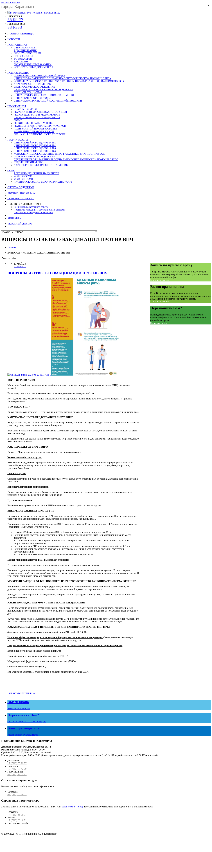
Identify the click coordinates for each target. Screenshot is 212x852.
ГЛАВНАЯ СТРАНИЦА (20, 33)
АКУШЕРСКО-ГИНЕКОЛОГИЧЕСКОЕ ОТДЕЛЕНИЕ (43, 89)
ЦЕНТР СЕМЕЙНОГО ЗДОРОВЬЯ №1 (35, 142)
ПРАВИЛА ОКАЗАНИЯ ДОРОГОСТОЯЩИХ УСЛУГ (43, 181)
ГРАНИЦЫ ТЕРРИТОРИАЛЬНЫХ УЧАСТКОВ (40, 126)
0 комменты (20, 266)
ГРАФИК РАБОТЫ (17, 139)
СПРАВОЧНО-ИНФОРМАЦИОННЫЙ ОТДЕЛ (39, 75)
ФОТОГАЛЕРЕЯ (23, 58)
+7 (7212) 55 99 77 (17, 763)
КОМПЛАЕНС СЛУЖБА (21, 193)
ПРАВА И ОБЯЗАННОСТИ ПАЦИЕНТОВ (37, 117)
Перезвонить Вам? (23, 715)
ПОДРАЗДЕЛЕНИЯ (18, 72)
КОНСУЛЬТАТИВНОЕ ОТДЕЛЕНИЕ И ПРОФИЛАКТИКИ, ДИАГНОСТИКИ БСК (59, 153)
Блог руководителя (23, 728)
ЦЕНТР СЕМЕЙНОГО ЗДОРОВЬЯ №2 (35, 145)
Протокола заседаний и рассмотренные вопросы (39, 209)
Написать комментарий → (21, 693)
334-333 (14, 27)
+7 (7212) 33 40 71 (17, 820)
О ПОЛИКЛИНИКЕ (25, 47)
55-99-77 (15, 19)
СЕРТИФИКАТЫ (23, 56)
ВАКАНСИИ (21, 61)
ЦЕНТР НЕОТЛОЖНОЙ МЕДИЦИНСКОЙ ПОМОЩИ (44, 95)
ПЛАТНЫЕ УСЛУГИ (25, 109)
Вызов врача (18, 702)
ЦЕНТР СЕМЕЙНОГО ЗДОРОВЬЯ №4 (35, 151)
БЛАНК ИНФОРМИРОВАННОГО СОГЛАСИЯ (39, 134)
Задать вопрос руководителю (22, 734)
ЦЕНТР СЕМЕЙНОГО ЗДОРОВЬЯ (33, 98)
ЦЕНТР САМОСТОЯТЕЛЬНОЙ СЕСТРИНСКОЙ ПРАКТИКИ (48, 100)
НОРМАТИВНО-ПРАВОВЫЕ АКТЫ (34, 131)
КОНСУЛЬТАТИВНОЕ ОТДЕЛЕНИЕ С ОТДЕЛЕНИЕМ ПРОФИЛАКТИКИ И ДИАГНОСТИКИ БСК (69, 81)
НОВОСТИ (13, 39)
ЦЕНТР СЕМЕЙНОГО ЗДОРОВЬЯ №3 (35, 148)
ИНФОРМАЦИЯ (16, 106)
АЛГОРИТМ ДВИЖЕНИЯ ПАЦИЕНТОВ (36, 173)
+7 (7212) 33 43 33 (17, 774)
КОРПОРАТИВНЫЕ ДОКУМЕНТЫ (33, 67)
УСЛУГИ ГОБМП (23, 179)
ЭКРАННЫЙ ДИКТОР (19, 223)
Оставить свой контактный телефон (26, 721)
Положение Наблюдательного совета (33, 212)
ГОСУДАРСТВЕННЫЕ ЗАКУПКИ (33, 64)
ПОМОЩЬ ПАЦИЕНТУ (20, 198)
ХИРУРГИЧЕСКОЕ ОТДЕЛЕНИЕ (32, 84)
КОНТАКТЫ (14, 218)
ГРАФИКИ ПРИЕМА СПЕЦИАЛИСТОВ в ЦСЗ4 (40, 112)
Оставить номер (158, 323)
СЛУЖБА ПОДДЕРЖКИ (20, 187)
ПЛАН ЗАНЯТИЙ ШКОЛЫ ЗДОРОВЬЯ (35, 128)
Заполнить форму (159, 280)
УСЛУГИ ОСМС (23, 176)
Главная (11, 247)
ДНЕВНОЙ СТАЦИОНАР (28, 92)
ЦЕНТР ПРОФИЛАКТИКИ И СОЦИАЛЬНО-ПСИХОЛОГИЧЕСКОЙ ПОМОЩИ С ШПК (62, 78)
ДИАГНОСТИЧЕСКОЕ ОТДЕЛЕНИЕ (34, 86)
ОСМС (11, 170)
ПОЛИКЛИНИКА (17, 44)
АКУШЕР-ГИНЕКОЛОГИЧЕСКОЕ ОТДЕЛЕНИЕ (41, 165)
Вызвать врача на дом (18, 708)
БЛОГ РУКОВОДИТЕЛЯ (27, 53)
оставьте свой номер (72, 806)
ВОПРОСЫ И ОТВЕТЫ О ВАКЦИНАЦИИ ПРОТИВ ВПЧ (57, 273)
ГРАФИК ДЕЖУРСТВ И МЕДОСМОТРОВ (37, 114)
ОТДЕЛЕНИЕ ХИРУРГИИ (28, 162)
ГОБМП (18, 120)
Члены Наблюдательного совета (31, 207)
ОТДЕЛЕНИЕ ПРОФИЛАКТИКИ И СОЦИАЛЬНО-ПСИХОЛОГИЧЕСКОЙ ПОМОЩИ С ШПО (66, 159)
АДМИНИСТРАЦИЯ (25, 50)
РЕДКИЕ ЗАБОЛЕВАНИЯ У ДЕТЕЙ (34, 123)
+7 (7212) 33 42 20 (17, 769)
